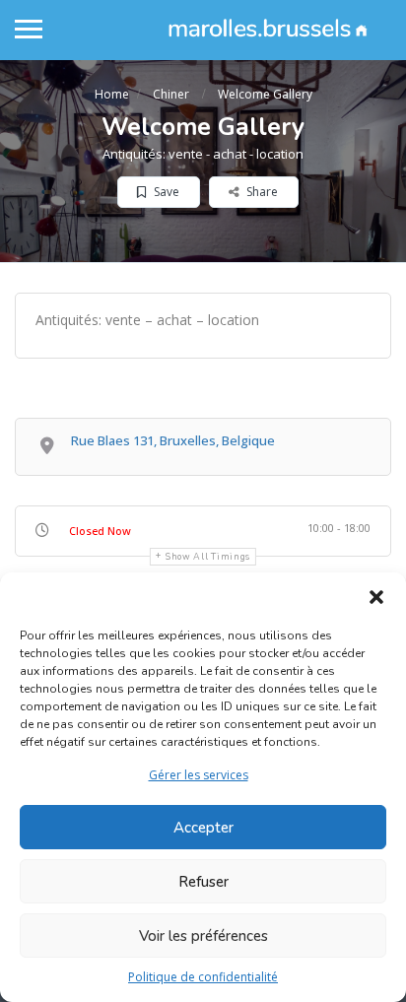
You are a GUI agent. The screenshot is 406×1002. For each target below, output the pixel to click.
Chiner (171, 94)
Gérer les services (198, 775)
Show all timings (208, 557)
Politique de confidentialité (203, 977)
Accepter (203, 827)
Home (112, 94)
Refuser (203, 882)
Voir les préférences (203, 936)
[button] (376, 597)
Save (165, 191)
